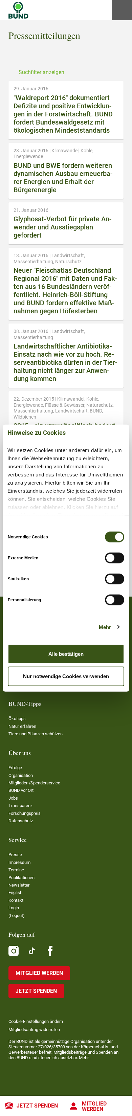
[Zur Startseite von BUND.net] (18, 10)
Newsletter (18, 885)
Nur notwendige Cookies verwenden (66, 676)
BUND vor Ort (21, 790)
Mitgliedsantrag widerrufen (34, 1029)
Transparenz (20, 805)
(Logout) (16, 915)
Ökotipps (17, 718)
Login (13, 907)
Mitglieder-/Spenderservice (34, 782)
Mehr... (85, 1057)
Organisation (20, 775)
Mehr (105, 627)
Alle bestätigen (66, 654)
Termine (16, 869)
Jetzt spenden (37, 1105)
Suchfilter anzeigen (41, 72)
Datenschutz (20, 820)
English (15, 892)
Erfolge (15, 767)
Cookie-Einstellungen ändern (35, 1021)
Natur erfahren (22, 726)
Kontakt (15, 900)
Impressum (19, 862)
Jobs (13, 798)
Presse (15, 854)
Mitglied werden (94, 1106)
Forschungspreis (24, 813)
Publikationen (21, 877)
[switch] (114, 558)
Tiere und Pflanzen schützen (35, 733)
